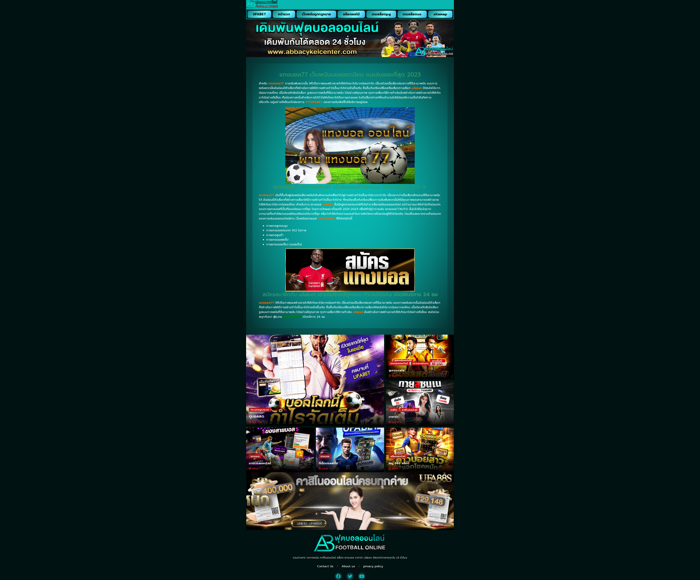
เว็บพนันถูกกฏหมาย (316, 14)
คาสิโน (393, 410)
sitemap (440, 14)
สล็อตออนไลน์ (398, 456)
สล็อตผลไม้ (351, 14)
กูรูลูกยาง (257, 422)
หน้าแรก (284, 14)
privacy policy (373, 566)
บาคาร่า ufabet (363, 558)
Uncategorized (260, 409)
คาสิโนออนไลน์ (409, 410)
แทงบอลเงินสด (421, 363)
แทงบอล (255, 456)
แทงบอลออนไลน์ (399, 363)
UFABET (259, 14)
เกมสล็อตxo (412, 14)
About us (348, 566)
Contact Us (325, 566)
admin (255, 468)
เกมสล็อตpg (381, 14)
